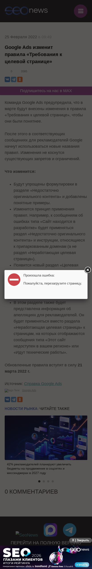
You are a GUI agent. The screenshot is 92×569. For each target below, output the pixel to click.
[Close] (88, 270)
